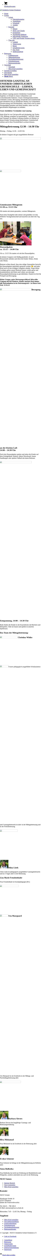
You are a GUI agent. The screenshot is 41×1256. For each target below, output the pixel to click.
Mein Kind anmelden (11, 1187)
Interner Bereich (9, 1183)
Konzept (11, 27)
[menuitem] (22, 14)
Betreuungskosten (10, 1229)
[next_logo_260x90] (10, 10)
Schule (10, 17)
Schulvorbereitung (10, 1223)
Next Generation (9, 1185)
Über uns (11, 40)
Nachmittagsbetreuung (11, 1227)
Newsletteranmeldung (11, 1221)
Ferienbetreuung (9, 1225)
